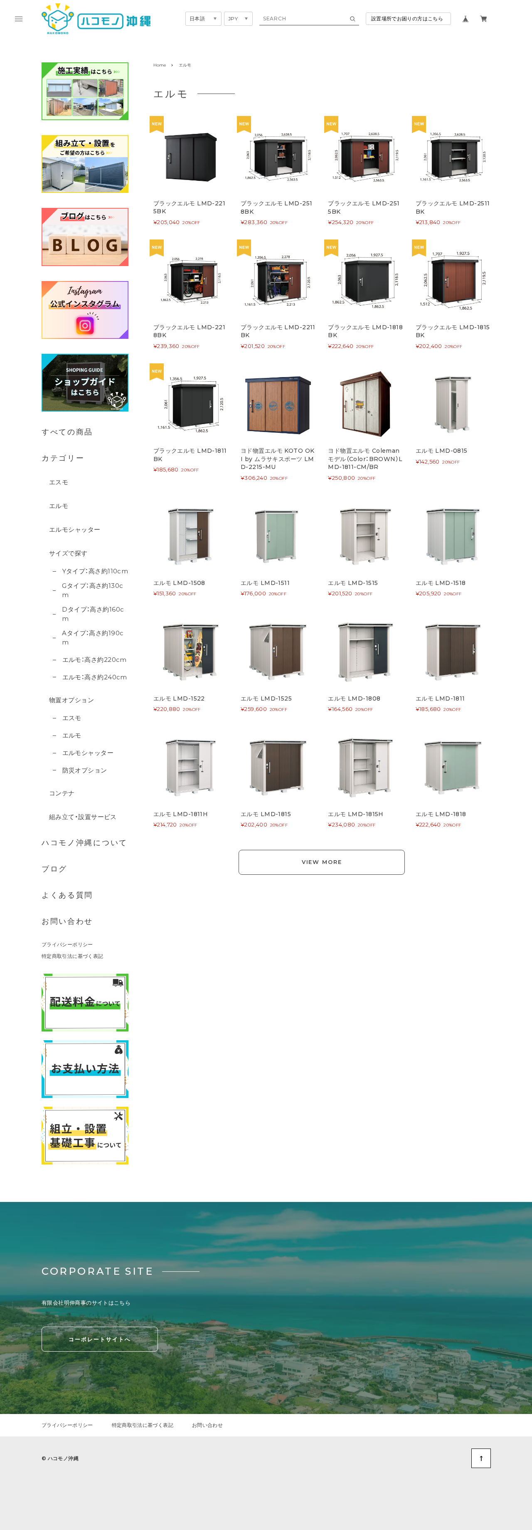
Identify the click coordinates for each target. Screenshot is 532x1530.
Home (159, 65)
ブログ (54, 869)
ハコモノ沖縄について (85, 842)
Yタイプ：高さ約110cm (95, 571)
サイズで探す (68, 553)
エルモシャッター (75, 529)
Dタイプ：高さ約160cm (93, 614)
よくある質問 (67, 895)
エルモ (58, 506)
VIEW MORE (322, 862)
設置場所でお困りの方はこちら (407, 18)
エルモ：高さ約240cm (94, 677)
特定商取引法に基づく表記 (72, 956)
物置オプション (71, 700)
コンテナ (62, 793)
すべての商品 (67, 432)
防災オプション (84, 770)
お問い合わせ (67, 921)
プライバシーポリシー (67, 944)
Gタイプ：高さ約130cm (92, 590)
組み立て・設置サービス (83, 817)
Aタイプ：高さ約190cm (92, 638)
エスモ (58, 482)
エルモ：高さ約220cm (94, 660)
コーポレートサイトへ (100, 1339)
